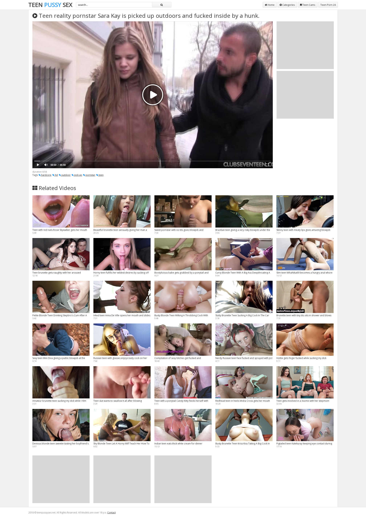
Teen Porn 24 (328, 4)
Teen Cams (308, 4)
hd (56, 175)
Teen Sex (50, 5)
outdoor (66, 175)
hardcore (46, 175)
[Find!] (161, 4)
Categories (288, 4)
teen (101, 175)
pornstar (90, 175)
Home (270, 4)
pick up (78, 175)
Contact (111, 512)
